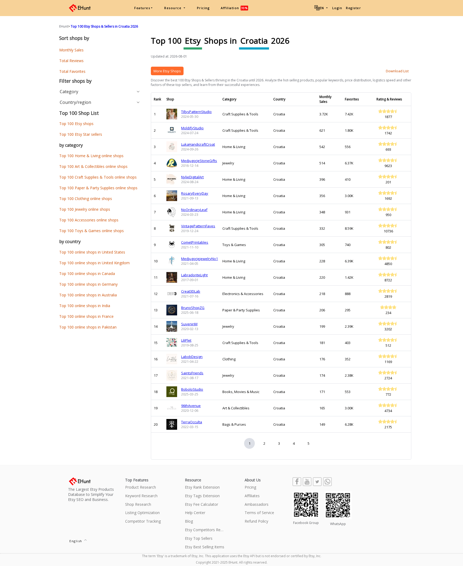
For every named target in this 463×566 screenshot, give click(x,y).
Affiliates (252, 496)
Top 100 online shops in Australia (88, 294)
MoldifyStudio (192, 128)
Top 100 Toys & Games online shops (91, 230)
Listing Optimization (142, 513)
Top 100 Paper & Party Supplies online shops (98, 187)
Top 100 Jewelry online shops (84, 209)
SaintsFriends (192, 373)
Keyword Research (141, 496)
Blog (189, 521)
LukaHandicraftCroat (198, 144)
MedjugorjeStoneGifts (199, 160)
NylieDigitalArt (192, 177)
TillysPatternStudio (196, 111)
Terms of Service (259, 513)
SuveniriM (189, 324)
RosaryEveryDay (194, 193)
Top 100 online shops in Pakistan (88, 327)
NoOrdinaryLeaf (194, 209)
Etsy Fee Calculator (201, 504)
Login (337, 8)
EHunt (63, 26)
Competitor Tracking (143, 521)
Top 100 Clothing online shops (85, 198)
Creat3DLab (190, 291)
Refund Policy (256, 521)
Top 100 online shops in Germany (88, 284)
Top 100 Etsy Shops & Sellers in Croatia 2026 (104, 26)
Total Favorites (72, 71)
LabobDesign (192, 356)
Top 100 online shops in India (84, 305)
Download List (397, 71)
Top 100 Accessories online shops (88, 219)
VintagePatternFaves (198, 226)
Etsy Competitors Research (205, 530)
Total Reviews (71, 60)
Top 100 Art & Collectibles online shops (93, 166)
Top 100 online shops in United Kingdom (94, 262)
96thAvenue (191, 405)
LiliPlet (186, 340)
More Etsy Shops (167, 71)
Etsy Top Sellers (198, 538)
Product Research (140, 487)
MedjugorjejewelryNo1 (199, 258)
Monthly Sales (71, 49)
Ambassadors (256, 504)
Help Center (195, 513)
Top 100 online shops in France (86, 316)
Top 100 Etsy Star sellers (80, 134)
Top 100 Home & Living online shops (91, 155)
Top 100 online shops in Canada (87, 273)
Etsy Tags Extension (202, 496)
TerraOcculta (191, 422)
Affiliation (234, 8)
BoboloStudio (192, 389)
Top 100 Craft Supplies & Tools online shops (98, 177)
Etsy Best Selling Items (204, 547)
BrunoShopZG (192, 307)
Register (353, 8)
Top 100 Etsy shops (76, 123)
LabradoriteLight (194, 275)
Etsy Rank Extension (202, 487)
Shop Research (138, 504)
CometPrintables (194, 242)
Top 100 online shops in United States (92, 252)
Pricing (203, 8)
